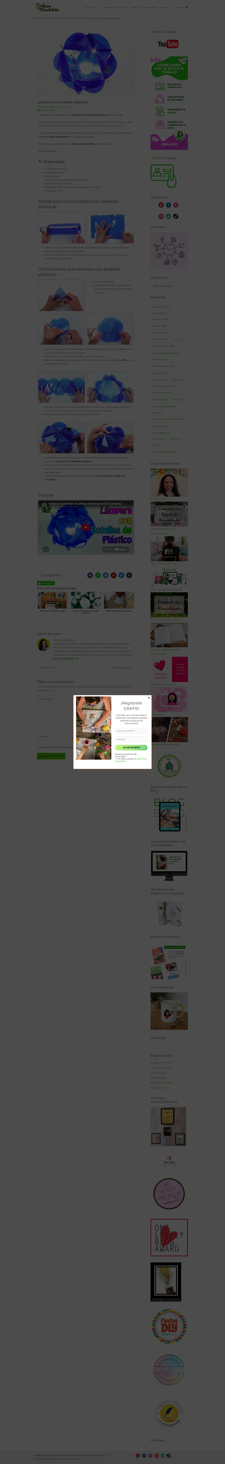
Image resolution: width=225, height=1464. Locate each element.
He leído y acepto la (131, 760)
